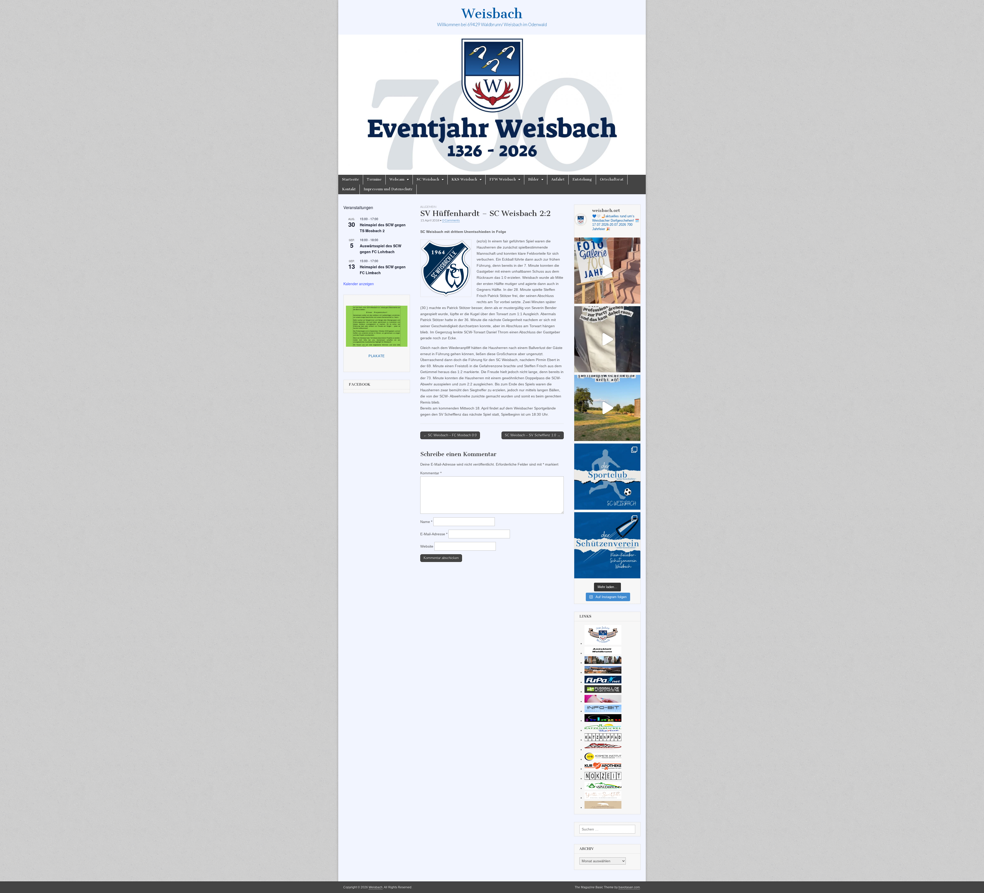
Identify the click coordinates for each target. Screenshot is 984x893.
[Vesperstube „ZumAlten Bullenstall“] (603, 807)
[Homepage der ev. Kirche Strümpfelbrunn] (603, 663)
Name (426, 522)
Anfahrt (558, 179)
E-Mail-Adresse (433, 534)
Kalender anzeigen (358, 283)
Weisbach (492, 14)
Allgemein (428, 206)
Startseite (350, 179)
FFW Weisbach (502, 179)
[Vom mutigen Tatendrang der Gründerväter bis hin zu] (607, 477)
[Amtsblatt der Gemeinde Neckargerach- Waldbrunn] (603, 653)
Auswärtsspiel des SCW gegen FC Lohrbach (380, 248)
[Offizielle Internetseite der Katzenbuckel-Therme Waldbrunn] (603, 730)
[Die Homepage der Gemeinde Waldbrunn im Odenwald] (603, 788)
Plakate (376, 356)
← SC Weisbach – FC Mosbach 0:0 (450, 435)
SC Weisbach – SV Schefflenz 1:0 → (532, 435)
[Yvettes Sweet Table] (603, 798)
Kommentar (431, 473)
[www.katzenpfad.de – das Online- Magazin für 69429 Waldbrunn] (603, 740)
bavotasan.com (629, 887)
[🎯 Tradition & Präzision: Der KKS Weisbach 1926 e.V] (607, 545)
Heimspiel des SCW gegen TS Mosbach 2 (383, 227)
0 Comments (451, 220)
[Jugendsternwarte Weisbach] (603, 720)
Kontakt (349, 189)
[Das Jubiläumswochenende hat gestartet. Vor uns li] (607, 271)
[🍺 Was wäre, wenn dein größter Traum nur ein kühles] (607, 408)
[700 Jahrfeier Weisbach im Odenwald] (603, 643)
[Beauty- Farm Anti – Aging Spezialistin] (603, 759)
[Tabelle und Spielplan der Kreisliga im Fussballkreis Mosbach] (603, 692)
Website (426, 546)
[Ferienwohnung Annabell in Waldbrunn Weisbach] (603, 672)
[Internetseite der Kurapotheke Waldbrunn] (603, 769)
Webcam (396, 179)
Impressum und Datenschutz (388, 189)
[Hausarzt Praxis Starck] (603, 701)
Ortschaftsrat (611, 179)
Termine (374, 179)
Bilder (533, 179)
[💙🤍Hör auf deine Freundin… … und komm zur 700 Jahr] (607, 339)
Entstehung (582, 179)
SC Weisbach (428, 179)
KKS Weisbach (464, 179)
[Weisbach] (492, 105)
